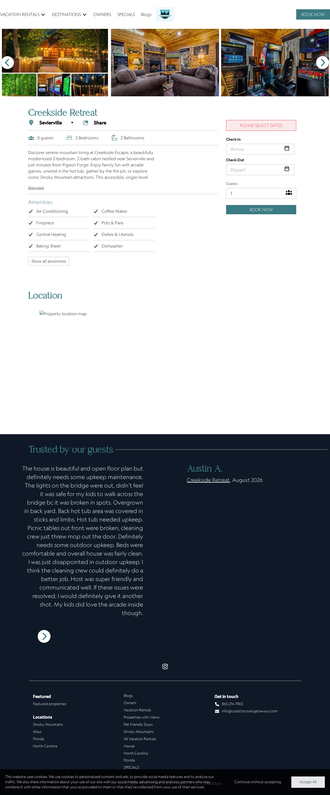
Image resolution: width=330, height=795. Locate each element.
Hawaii (129, 746)
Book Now (261, 209)
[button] (7, 62)
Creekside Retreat (208, 479)
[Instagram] (165, 666)
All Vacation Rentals (140, 739)
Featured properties (49, 704)
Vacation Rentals (137, 710)
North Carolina (45, 746)
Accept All (308, 782)
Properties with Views (141, 717)
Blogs (146, 14)
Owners (130, 702)
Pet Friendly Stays (138, 724)
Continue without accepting (257, 782)
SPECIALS (126, 14)
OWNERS (102, 14)
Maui (37, 731)
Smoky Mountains (48, 724)
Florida (38, 739)
